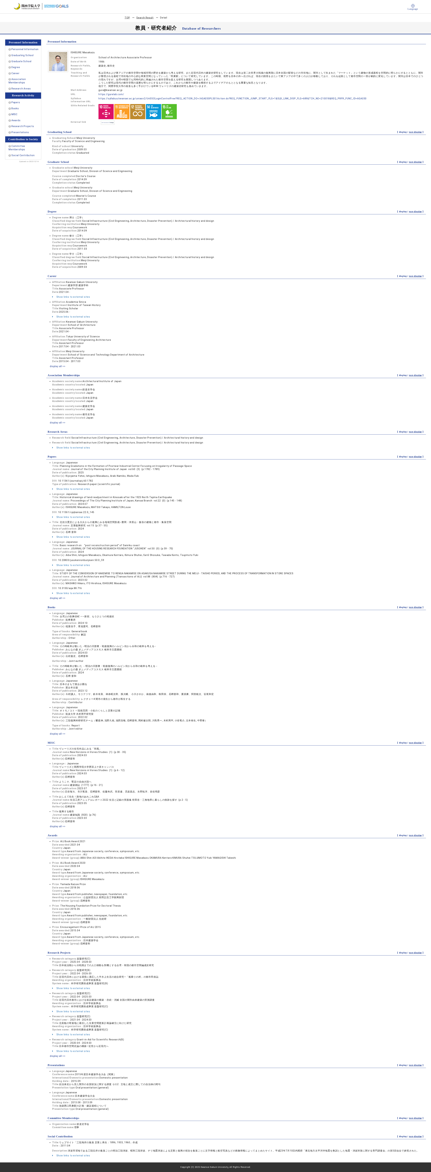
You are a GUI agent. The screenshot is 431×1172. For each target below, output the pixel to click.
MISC (14, 114)
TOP (127, 17)
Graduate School (21, 61)
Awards (16, 120)
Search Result (145, 17)
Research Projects (22, 126)
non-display (415, 132)
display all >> (57, 366)
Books (15, 108)
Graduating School (22, 55)
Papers (15, 102)
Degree (15, 67)
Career (15, 73)
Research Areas (21, 88)
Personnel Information (25, 49)
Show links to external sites (73, 297)
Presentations (20, 132)
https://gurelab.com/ (111, 94)
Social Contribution (23, 155)
